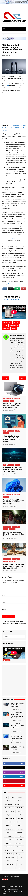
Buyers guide (8, 807)
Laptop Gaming (9, 829)
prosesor (19, 846)
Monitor (8, 832)
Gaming (17, 322)
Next (21, 378)
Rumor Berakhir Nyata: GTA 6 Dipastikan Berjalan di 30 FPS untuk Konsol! (13, 566)
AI (4, 430)
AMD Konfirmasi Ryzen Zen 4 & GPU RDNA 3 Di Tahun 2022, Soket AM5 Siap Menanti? (14, 128)
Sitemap (4, 893)
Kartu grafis (9, 825)
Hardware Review (9, 818)
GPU (20, 815)
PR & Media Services (13, 889)
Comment (5, 586)
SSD (8, 861)
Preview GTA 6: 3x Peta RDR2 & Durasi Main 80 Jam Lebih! (13, 534)
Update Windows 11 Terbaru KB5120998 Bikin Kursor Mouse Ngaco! (13, 502)
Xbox (20, 868)
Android (20, 797)
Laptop (12, 400)
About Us (4, 889)
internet (21, 822)
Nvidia (19, 836)
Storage (19, 861)
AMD (12, 797)
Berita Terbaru (7, 322)
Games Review (10, 811)
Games (5, 529)
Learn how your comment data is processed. (14, 623)
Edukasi (6, 433)
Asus (19, 800)
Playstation (6, 328)
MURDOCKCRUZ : (12, 299)
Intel (14, 822)
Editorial (18, 430)
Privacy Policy (13, 891)
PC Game (19, 839)
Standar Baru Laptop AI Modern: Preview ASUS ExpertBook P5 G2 (12, 405)
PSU (6, 850)
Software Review (10, 857)
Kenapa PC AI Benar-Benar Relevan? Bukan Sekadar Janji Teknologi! (13, 469)
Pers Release (14, 325)
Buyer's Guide (16, 398)
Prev (6, 378)
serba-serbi (9, 854)
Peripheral (8, 843)
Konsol (5, 325)
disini (9, 283)
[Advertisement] (14, 109)
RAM (13, 850)
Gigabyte (9, 815)
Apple (8, 800)
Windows (6, 497)
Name (4, 595)
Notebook (9, 836)
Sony (7, 85)
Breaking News (16, 494)
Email (4, 602)
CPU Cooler (19, 807)
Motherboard (18, 832)
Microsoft (20, 829)
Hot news (20, 818)
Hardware (6, 400)
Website (4, 609)
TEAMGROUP (9, 864)
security (21, 850)
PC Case (8, 839)
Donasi (20, 891)
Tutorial (20, 864)
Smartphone (19, 854)
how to (7, 822)
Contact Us (4, 891)
